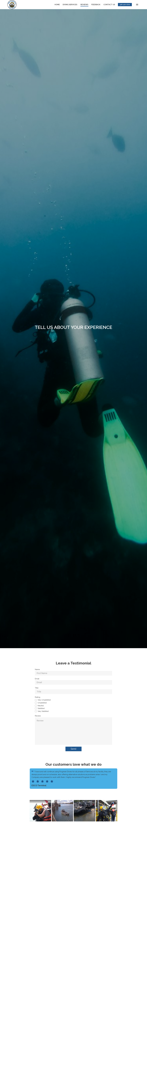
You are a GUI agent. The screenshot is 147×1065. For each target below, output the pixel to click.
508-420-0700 (125, 4)
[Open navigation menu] (137, 4)
